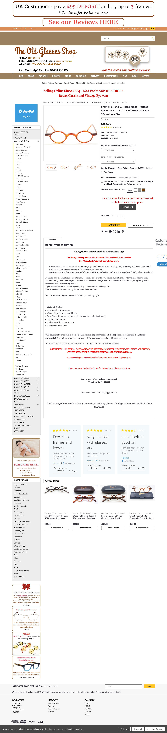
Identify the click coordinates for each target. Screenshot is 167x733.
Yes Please (108, 172)
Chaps (18, 187)
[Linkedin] (118, 231)
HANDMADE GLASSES (22, 396)
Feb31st (18, 210)
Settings (124, 729)
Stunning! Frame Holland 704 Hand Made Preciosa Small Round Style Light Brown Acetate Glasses (84, 517)
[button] (83, 9)
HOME (20, 76)
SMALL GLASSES (20, 413)
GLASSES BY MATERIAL (23, 384)
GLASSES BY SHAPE (21, 381)
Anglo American (22, 150)
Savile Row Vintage (23, 331)
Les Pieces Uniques (23, 265)
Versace (19, 363)
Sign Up (144, 28)
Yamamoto (20, 375)
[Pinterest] (123, 231)
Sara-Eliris (19, 329)
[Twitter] (114, 231)
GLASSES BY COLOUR (22, 378)
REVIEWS (56, 76)
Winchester (20, 369)
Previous (45, 133)
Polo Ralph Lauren (23, 300)
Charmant (19, 190)
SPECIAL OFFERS (20, 138)
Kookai (18, 254)
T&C (125, 76)
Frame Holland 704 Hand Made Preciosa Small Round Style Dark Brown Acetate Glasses (112, 517)
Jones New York (21, 251)
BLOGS (135, 76)
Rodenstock (20, 320)
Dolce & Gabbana (22, 199)
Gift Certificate (121, 28)
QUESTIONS (81, 76)
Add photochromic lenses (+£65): (120, 178)
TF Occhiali (20, 346)
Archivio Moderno (22, 153)
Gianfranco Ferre (21, 552)
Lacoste (19, 257)
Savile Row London (21, 549)
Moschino (19, 280)
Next (97, 133)
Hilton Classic (21, 236)
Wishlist (51, 706)
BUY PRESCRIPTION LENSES (21, 391)
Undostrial (18, 537)
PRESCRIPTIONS (111, 76)
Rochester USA (21, 317)
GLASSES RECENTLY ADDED (21, 133)
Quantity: (105, 216)
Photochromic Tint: (113, 190)
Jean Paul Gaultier (22, 245)
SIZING (68, 76)
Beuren (18, 162)
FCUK (17, 208)
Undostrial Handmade (24, 355)
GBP (32, 28)
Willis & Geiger (21, 372)
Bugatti (18, 170)
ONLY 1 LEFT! (19, 422)
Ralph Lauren (21, 311)
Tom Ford (19, 349)
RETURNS (43, 76)
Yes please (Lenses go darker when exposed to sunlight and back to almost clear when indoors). (129, 182)
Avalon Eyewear (22, 156)
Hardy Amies (20, 234)
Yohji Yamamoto (20, 506)
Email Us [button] (127, 207)
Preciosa (19, 306)
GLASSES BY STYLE (21, 387)
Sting (17, 343)
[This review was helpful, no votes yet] (70, 470)
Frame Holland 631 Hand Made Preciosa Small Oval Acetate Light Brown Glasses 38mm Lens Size (95, 102)
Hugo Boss (20, 242)
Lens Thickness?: (112, 157)
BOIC (17, 164)
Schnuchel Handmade (24, 334)
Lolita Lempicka (22, 268)
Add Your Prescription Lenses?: (118, 146)
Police (18, 297)
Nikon (18, 283)
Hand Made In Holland (22, 521)
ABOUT (31, 76)
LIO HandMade (21, 262)
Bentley (18, 159)
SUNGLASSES (19, 405)
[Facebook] (102, 231)
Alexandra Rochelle (23, 147)
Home (45, 102)
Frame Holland (21, 216)
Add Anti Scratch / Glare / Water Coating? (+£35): (126, 168)
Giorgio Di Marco (22, 222)
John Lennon (20, 248)
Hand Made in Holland (24, 231)
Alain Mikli (19, 144)
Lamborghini (20, 260)
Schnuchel (18, 497)
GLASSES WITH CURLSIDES (24, 416)
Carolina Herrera (22, 182)
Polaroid (19, 294)
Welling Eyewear (22, 366)
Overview (52, 240)
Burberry (17, 540)
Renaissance (20, 314)
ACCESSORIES (19, 431)
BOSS (18, 167)
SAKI (17, 326)
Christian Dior (21, 193)
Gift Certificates (53, 703)
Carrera (18, 185)
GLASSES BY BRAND (21, 141)
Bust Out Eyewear (22, 176)
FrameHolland (19, 527)
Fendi (18, 213)
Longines (19, 271)
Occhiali (19, 285)
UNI (17, 357)
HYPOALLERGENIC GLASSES (21, 400)
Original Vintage (22, 288)
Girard (18, 225)
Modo (18, 277)
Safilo (18, 323)
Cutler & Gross (21, 196)
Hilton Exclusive (22, 239)
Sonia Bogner (21, 340)
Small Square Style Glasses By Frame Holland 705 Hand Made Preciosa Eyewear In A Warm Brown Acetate (141, 517)
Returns (51, 712)
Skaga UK (19, 337)
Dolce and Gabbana (21, 570)
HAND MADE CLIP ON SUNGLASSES (22, 409)
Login (134, 28)
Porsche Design (21, 303)
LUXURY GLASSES (20, 419)
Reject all (138, 729)
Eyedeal (19, 205)
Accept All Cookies (155, 729)
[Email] (106, 231)
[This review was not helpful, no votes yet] (74, 470)
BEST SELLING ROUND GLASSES (22, 426)
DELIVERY (95, 76)
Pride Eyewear (21, 308)
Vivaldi (18, 360)
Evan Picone (20, 202)
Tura (17, 352)
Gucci (18, 228)
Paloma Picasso (22, 291)
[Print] (110, 231)
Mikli (17, 274)
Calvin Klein (20, 179)
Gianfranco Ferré (22, 219)
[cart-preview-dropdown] (152, 28)
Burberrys (19, 173)
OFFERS (145, 76)
